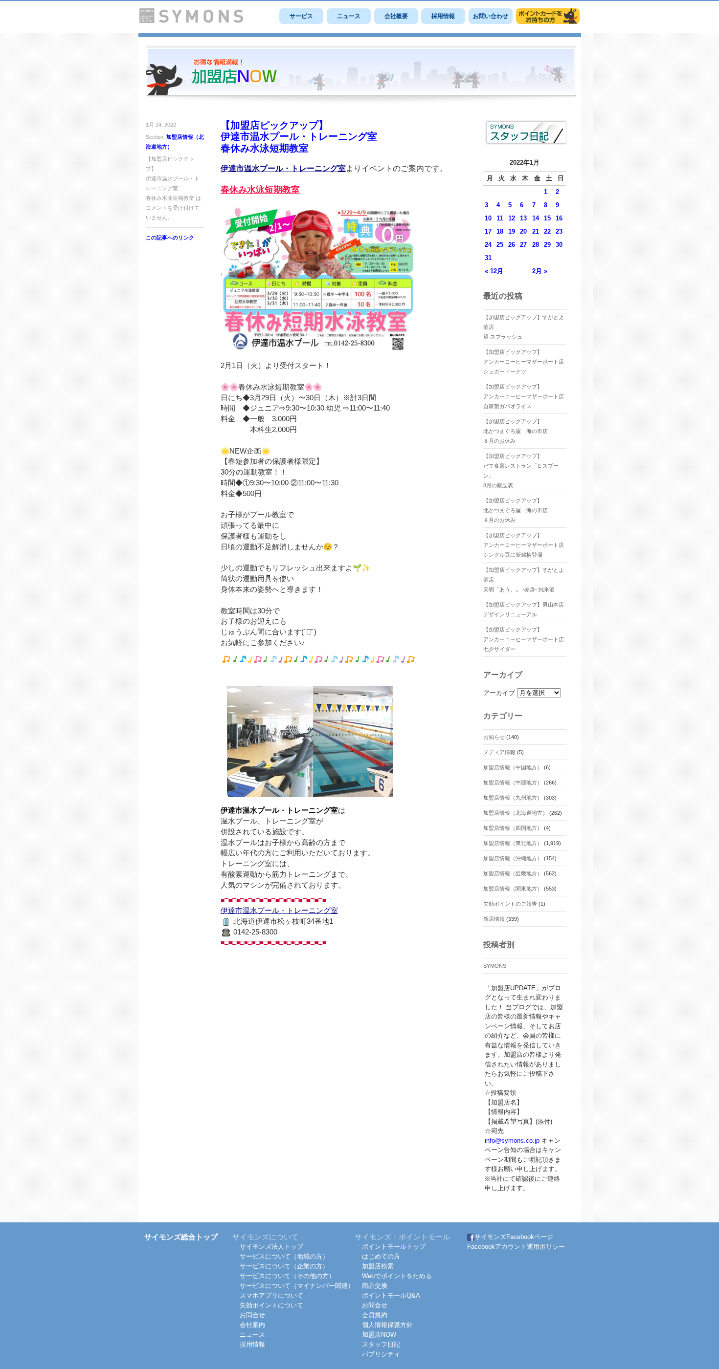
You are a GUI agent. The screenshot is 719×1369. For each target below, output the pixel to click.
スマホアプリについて (271, 1295)
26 (511, 244)
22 (547, 231)
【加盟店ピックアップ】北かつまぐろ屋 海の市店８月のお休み (515, 431)
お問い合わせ (490, 16)
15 (547, 218)
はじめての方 (381, 1256)
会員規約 (374, 1315)
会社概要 (396, 16)
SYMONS (494, 966)
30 (559, 244)
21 (535, 231)
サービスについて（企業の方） (284, 1266)
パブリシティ (381, 1354)
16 (559, 218)
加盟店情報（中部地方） (512, 782)
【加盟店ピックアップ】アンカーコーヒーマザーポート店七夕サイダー (523, 639)
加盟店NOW (379, 1334)
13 (523, 218)
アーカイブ (499, 692)
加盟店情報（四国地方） (512, 828)
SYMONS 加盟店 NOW (361, 75)
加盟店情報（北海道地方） (515, 813)
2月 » (539, 271)
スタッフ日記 (381, 1344)
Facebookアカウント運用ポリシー (516, 1246)
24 (488, 244)
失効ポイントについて (271, 1305)
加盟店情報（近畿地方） (512, 873)
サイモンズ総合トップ (181, 1237)
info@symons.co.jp (512, 1140)
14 (535, 218)
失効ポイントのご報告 (510, 904)
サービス (301, 16)
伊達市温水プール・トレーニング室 (283, 168)
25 (499, 244)
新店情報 (494, 919)
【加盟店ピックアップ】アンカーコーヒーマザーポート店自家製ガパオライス (523, 396)
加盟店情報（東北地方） (512, 843)
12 (511, 218)
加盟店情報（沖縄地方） (512, 858)
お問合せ (252, 1315)
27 (523, 244)
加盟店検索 (378, 1266)
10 (488, 218)
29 (547, 244)
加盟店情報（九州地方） (512, 798)
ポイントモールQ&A (391, 1295)
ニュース (348, 16)
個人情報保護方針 (387, 1324)
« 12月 (494, 271)
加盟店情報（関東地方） (512, 888)
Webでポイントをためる (397, 1276)
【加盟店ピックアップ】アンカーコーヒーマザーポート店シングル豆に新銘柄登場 (523, 545)
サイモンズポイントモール (548, 16)
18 (499, 231)
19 (511, 231)
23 (559, 231)
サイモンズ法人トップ (271, 1246)
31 (488, 257)
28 (535, 244)
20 (523, 231)
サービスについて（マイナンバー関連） (297, 1285)
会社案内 (252, 1324)
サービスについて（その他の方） (287, 1276)
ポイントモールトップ (394, 1246)
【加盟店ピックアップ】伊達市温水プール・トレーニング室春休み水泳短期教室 (299, 136)
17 (488, 231)
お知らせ (494, 737)
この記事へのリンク (170, 237)
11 (499, 218)
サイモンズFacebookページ (513, 1236)
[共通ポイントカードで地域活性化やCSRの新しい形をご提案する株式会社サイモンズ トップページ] (191, 20)
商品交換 (374, 1285)
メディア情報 (499, 752)
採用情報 (443, 16)
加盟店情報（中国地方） (512, 767)
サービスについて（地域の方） (284, 1256)
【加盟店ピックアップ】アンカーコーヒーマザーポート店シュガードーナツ (523, 361)
